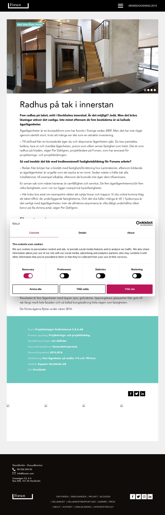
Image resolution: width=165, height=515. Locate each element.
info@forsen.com (25, 473)
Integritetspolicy (104, 507)
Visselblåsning (83, 507)
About (56, 507)
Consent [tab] (34, 232)
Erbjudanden (78, 496)
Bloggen (105, 496)
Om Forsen (62, 496)
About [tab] (130, 232)
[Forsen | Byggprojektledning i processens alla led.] (18, 6)
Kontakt (67, 507)
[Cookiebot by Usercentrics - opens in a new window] (138, 223)
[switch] (64, 275)
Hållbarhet (58, 502)
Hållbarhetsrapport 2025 (81, 502)
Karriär (102, 502)
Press (112, 502)
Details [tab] (83, 232)
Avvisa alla (35, 289)
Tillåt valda (83, 289)
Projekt (93, 496)
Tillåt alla (130, 289)
